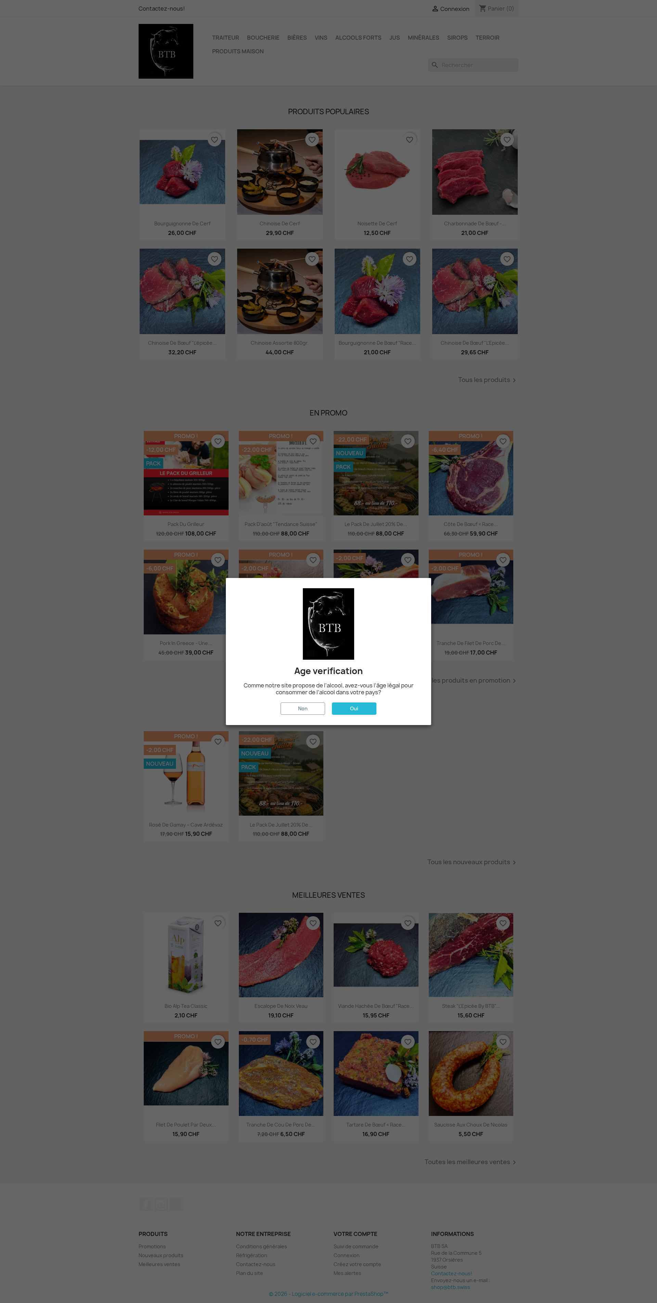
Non (303, 708)
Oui (354, 708)
